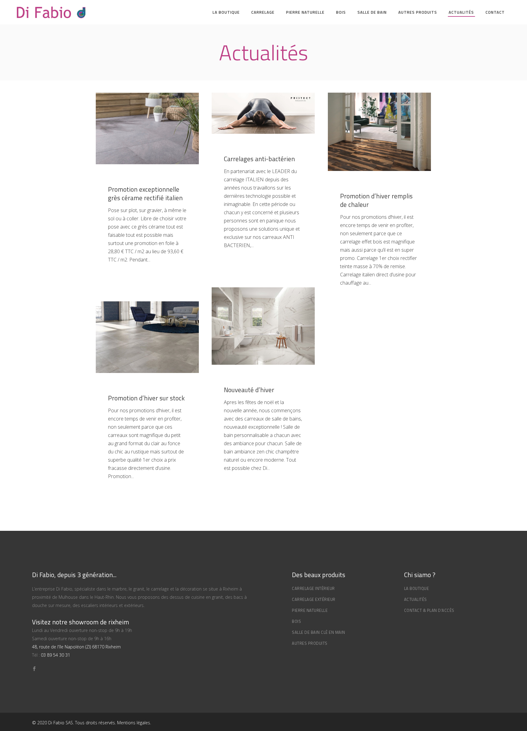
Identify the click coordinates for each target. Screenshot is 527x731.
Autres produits (310, 643)
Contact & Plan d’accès (429, 610)
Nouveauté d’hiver (249, 390)
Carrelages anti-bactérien (259, 159)
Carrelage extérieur (313, 599)
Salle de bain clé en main (318, 632)
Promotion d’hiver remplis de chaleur (376, 200)
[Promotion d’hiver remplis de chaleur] (379, 132)
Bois (296, 621)
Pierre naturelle (310, 610)
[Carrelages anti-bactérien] (263, 113)
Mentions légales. (134, 723)
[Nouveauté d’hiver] (263, 326)
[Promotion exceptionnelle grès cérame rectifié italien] (147, 128)
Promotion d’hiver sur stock (146, 398)
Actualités (415, 599)
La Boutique (416, 588)
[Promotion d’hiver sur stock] (147, 337)
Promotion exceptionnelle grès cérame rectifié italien (145, 193)
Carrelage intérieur (313, 588)
